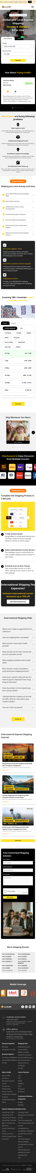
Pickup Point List (23, 1063)
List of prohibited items (25, 1057)
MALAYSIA (8, 347)
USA (21, 328)
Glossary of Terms (7, 1134)
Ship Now (5, 1047)
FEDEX (20, 1081)
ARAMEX (20, 1083)
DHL (19, 1078)
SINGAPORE (21, 342)
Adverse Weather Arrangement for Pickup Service (25, 1144)
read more (18, 840)
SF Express (21, 1089)
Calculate (18, 60)
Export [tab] (5, 323)
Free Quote (18, 404)
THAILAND (16, 337)
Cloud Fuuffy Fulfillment (9, 1060)
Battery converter (23, 1052)
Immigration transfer (8, 1049)
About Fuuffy (6, 1075)
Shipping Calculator (24, 1047)
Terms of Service (7, 1092)
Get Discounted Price (18, 602)
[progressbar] (22, 91)
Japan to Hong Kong (8, 1123)
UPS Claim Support (24, 1139)
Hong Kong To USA (8, 1112)
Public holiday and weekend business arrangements (24, 1152)
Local (20, 38)
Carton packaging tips (25, 1120)
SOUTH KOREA (9, 342)
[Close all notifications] (34, 2)
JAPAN (6, 337)
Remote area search (24, 1060)
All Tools (20, 1068)
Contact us (18, 719)
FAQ (19, 1158)
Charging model (23, 1112)
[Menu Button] (32, 7)
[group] (18, 91)
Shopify (20, 1102)
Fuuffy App (21, 1065)
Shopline (21, 1105)
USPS (19, 1086)
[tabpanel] (18, 361)
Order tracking (22, 1049)
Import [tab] (14, 323)
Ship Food (5, 1126)
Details (30, 2)
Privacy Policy (6, 1089)
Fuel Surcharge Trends (9, 1136)
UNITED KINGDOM (10, 328)
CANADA (18, 333)
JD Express (21, 1092)
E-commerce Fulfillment (9, 1057)
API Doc (4, 1063)
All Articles (5, 1139)
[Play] (8, 91)
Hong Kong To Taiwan (9, 1118)
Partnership (6, 1086)
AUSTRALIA (8, 333)
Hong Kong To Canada (9, 1120)
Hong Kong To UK (7, 1115)
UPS (19, 1075)
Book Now (10, 897)
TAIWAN (28, 333)
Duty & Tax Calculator (25, 1055)
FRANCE (18, 347)
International (8, 38)
